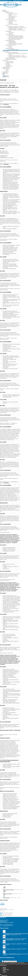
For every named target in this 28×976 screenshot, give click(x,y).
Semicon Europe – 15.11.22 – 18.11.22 (12, 943)
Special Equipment (10, 40)
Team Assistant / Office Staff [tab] (6, 653)
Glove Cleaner (6, 897)
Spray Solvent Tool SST (8, 889)
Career (3, 80)
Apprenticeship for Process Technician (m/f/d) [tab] (8, 735)
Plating (7, 25)
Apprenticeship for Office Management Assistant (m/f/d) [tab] (9, 837)
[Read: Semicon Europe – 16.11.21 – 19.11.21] (4, 947)
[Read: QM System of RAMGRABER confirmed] (4, 952)
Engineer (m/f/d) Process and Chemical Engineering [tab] (9, 160)
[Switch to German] (5, 73)
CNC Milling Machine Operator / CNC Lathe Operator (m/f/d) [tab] (10, 289)
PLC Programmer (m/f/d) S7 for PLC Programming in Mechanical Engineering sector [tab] (9, 100)
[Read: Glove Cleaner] (4, 896)
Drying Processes (10, 19)
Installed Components (11, 44)
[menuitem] (15, 10)
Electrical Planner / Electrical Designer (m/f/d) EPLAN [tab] (8, 240)
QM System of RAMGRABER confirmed (12, 954)
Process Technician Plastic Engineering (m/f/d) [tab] (9, 479)
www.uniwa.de (3, 965)
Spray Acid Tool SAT (7, 893)
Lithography (8, 31)
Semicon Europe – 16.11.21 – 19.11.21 (12, 948)
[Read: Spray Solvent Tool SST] (4, 888)
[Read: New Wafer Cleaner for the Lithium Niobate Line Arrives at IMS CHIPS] (4, 932)
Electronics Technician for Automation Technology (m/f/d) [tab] (8, 339)
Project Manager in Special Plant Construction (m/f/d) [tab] (7, 580)
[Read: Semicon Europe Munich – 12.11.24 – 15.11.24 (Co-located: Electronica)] (4, 937)
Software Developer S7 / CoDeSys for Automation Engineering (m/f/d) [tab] (8, 424)
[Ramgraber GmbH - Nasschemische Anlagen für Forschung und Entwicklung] (11, 8)
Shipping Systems (10, 48)
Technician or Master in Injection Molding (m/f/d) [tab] (9, 389)
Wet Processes (9, 12)
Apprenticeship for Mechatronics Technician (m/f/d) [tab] (10, 788)
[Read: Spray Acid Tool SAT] (4, 892)
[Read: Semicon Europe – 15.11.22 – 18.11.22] (4, 942)
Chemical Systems (10, 34)
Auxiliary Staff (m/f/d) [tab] (4, 532)
